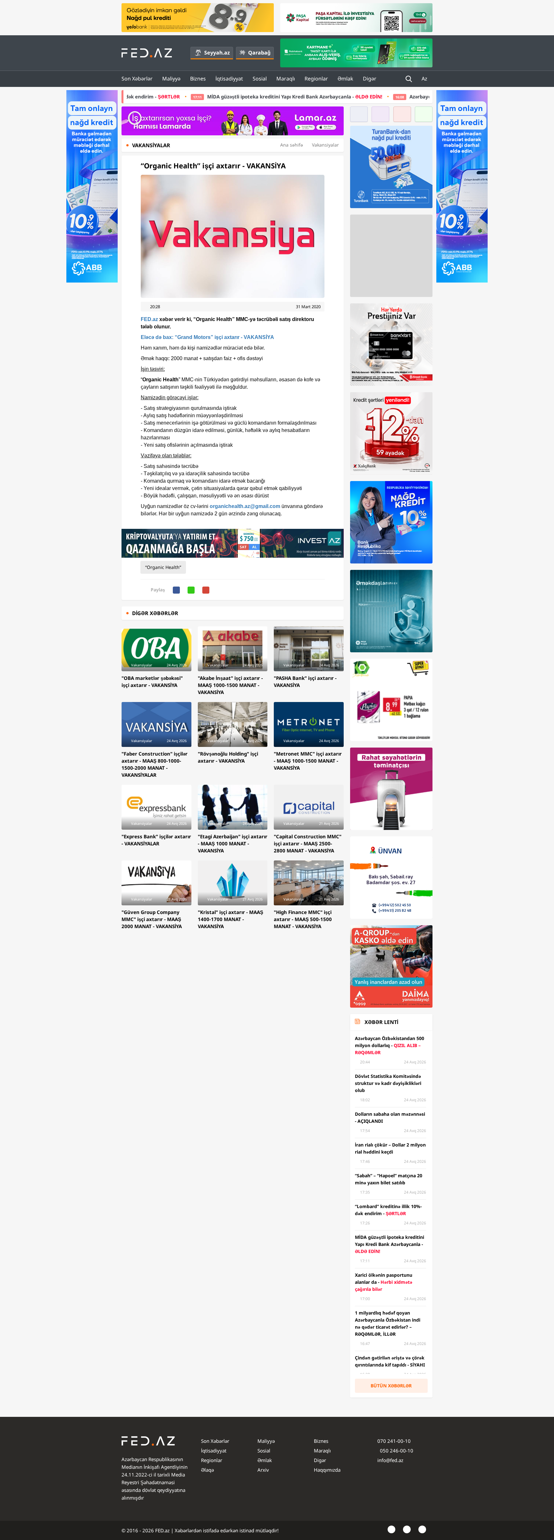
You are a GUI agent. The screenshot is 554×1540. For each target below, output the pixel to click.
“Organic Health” (163, 567)
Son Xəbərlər (137, 78)
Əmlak (345, 78)
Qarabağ (259, 52)
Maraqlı (285, 78)
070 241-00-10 (394, 1441)
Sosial (260, 78)
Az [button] (425, 78)
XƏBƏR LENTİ (381, 1022)
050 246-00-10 (396, 1450)
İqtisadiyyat (229, 78)
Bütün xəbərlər (391, 1386)
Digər (369, 78)
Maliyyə (171, 78)
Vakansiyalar (325, 145)
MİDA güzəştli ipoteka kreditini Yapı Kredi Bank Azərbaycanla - (199, 96)
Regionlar (316, 78)
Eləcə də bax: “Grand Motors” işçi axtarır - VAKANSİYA (207, 337)
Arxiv (263, 1470)
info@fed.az (390, 1460)
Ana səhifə (291, 145)
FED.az (149, 319)
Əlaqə (207, 1470)
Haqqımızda (327, 1470)
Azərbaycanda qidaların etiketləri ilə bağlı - (412, 96)
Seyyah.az (217, 52)
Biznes (198, 78)
